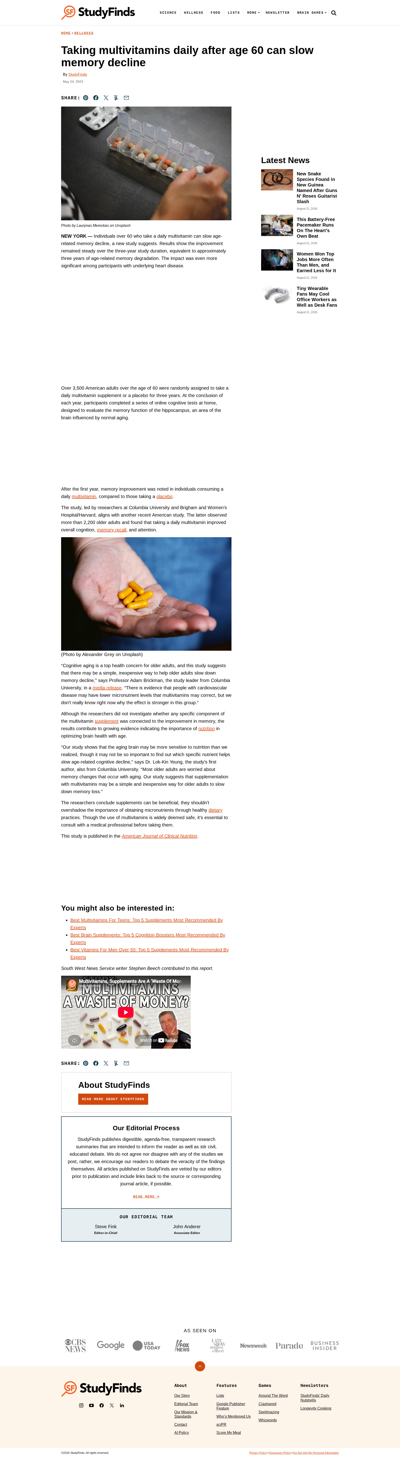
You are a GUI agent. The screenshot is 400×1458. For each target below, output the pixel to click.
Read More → (146, 1196)
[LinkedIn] (122, 1405)
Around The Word (273, 1396)
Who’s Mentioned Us (233, 1416)
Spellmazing (269, 1412)
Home (66, 33)
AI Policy (181, 1433)
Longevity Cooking (315, 1408)
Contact (180, 1424)
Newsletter (278, 12)
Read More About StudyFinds (113, 1099)
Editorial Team (186, 1404)
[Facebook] (102, 1405)
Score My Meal (228, 1433)
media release (107, 687)
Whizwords (268, 1420)
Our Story (182, 1396)
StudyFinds (77, 74)
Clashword (267, 1404)
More (252, 12)
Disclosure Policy (280, 1453)
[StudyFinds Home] (98, 13)
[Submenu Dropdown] (259, 12)
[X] (112, 1405)
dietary (215, 810)
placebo (164, 496)
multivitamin (84, 496)
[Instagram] (81, 1405)
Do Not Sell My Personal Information (316, 1453)
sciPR (221, 1424)
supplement (107, 721)
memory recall (111, 529)
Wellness (193, 12)
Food (215, 12)
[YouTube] (91, 1405)
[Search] (334, 13)
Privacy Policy (258, 1453)
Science (168, 12)
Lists (234, 12)
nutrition (206, 728)
